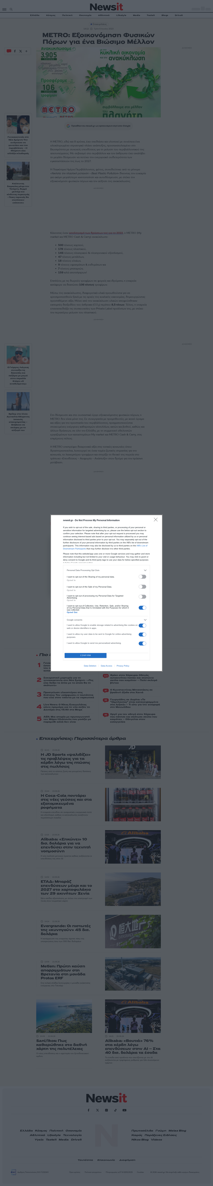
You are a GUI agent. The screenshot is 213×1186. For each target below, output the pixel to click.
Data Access (106, 666)
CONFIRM (85, 655)
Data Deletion (90, 666)
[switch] (142, 577)
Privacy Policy (123, 666)
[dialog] (106, 593)
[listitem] (106, 570)
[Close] (156, 520)
